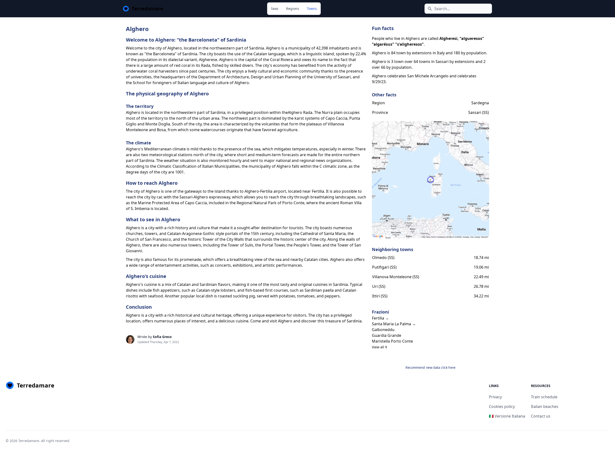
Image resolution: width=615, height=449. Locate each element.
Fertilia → (380, 318)
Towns (312, 8)
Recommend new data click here (430, 367)
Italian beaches (544, 406)
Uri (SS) (378, 286)
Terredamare (28, 440)
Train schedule (544, 397)
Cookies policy (502, 406)
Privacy (495, 397)
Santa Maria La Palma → (394, 323)
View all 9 (379, 347)
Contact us (540, 416)
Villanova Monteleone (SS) (395, 276)
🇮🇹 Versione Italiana (507, 416)
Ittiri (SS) (379, 296)
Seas (274, 8)
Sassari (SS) (478, 112)
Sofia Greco (162, 336)
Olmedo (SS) (383, 257)
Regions (292, 8)
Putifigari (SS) (384, 267)
